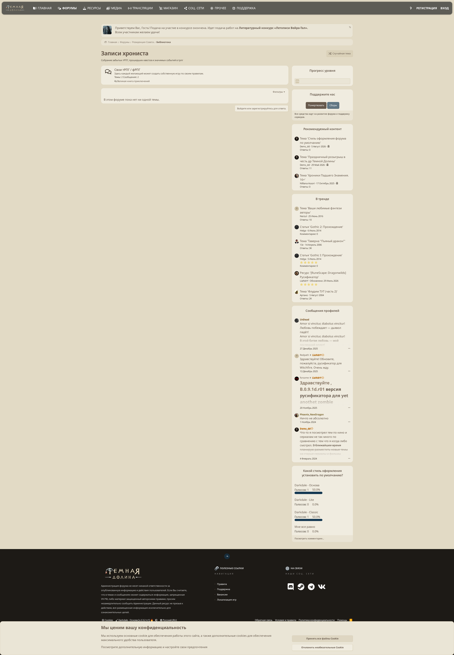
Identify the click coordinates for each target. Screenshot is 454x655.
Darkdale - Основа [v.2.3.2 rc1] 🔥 (136, 620)
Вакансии (222, 594)
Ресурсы (94, 8)
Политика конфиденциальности (317, 620)
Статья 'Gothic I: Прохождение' (321, 255)
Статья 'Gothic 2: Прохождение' (321, 227)
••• (349, 348)
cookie (142, 636)
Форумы (69, 8)
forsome (304, 377)
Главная (45, 8)
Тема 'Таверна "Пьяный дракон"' (322, 241)
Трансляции (142, 8)
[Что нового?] (411, 8)
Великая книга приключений (133, 81)
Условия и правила (285, 620)
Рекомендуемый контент (322, 129)
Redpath (304, 355)
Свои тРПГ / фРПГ (127, 70)
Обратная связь (263, 620)
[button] (156, 620)
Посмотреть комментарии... (309, 538)
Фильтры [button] (278, 91)
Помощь (342, 620)
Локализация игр (226, 599)
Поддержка (246, 8)
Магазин (171, 8)
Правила (222, 584)
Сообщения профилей (322, 310)
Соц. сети (196, 8)
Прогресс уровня (322, 70)
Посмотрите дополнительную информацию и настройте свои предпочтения (154, 647)
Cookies (108, 620)
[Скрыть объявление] (349, 27)
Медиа (116, 8)
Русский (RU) (169, 620)
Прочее (220, 8)
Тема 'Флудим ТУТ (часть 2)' (318, 291)
